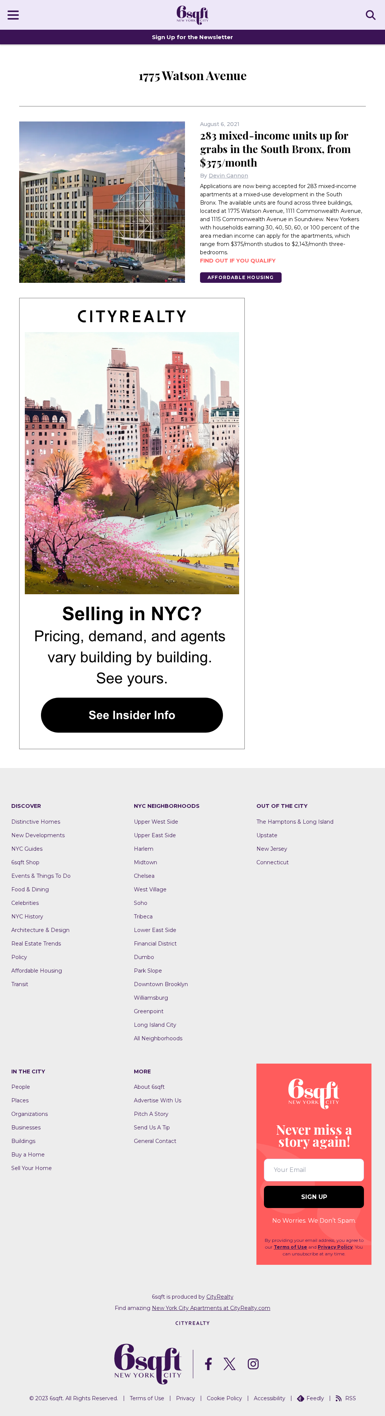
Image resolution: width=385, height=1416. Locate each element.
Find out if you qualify (238, 260)
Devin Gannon (228, 175)
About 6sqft (149, 1087)
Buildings (23, 1141)
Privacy (185, 1398)
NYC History (27, 916)
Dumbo (144, 957)
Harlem (143, 848)
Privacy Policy (335, 1247)
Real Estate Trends (36, 943)
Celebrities (25, 903)
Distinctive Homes (35, 821)
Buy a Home (28, 1154)
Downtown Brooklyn (161, 984)
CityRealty (219, 1296)
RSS (350, 1398)
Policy (19, 957)
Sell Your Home (31, 1168)
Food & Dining (30, 889)
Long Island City (155, 1024)
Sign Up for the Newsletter (192, 37)
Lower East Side (155, 930)
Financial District (155, 943)
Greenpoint (149, 1011)
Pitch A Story (151, 1114)
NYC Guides (26, 848)
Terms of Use (290, 1247)
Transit (19, 984)
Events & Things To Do (41, 876)
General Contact (155, 1141)
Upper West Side (156, 821)
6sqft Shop (25, 862)
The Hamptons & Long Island (294, 821)
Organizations (29, 1114)
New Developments (38, 835)
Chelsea (144, 876)
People (20, 1087)
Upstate (266, 835)
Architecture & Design (40, 930)
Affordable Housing (241, 277)
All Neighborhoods (158, 1038)
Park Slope (148, 970)
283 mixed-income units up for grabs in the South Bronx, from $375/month (275, 148)
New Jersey (271, 848)
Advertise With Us (157, 1100)
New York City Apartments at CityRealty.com (211, 1308)
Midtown (145, 862)
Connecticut (272, 862)
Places (20, 1100)
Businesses (26, 1127)
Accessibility (269, 1398)
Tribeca (143, 916)
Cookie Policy (224, 1398)
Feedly (315, 1398)
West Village (150, 889)
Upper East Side (155, 835)
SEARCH (371, 14)
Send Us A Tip (152, 1127)
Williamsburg (151, 997)
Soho (140, 903)
